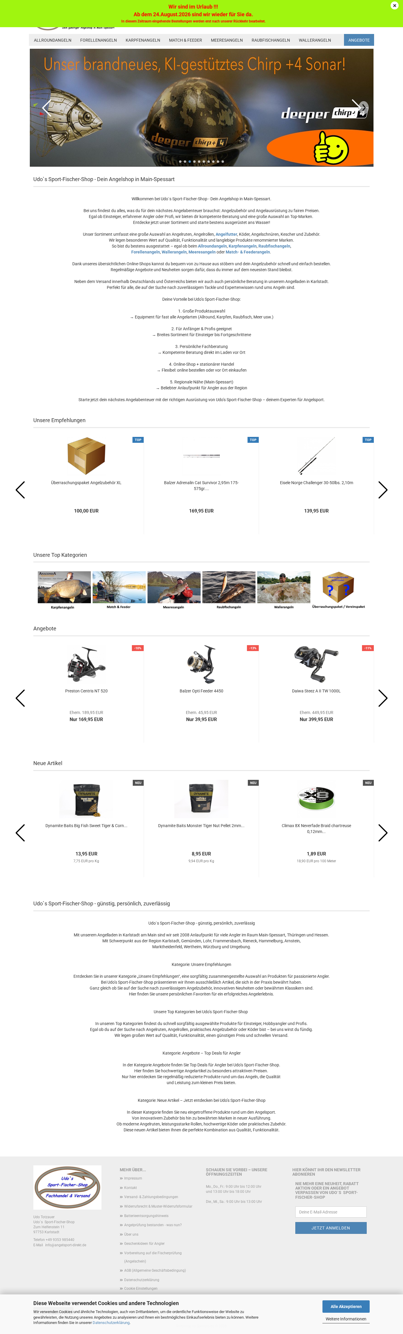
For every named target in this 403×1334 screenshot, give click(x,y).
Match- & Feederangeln (248, 252)
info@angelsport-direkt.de (65, 1245)
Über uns (131, 1234)
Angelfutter (226, 234)
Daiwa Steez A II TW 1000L (316, 691)
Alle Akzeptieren (346, 1306)
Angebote (359, 40)
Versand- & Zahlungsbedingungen (151, 1197)
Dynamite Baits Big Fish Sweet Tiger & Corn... (86, 825)
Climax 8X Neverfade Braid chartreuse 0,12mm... (316, 828)
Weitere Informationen (346, 1319)
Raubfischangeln (271, 40)
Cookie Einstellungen (141, 1288)
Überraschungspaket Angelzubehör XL (86, 482)
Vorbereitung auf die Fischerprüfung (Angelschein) (153, 1257)
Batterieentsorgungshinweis (146, 1216)
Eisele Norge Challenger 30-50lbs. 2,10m (316, 482)
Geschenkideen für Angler (144, 1244)
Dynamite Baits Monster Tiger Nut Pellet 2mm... (201, 825)
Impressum (133, 1178)
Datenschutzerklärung (111, 1322)
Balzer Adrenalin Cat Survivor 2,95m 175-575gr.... (201, 485)
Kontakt (130, 1188)
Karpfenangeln (143, 40)
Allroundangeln (52, 40)
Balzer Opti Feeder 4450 (201, 691)
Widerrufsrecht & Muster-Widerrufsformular (158, 1206)
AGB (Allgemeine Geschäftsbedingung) (155, 1270)
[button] (180, 161)
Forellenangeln (98, 40)
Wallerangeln (315, 40)
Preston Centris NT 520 (86, 691)
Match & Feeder (185, 40)
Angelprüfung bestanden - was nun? (153, 1225)
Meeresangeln (227, 40)
